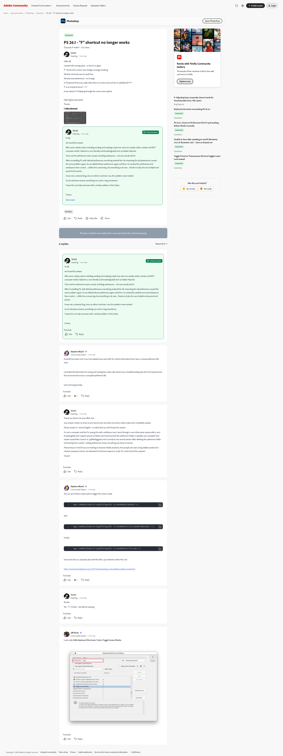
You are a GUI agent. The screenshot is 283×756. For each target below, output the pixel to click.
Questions (40, 13)
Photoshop (30, 13)
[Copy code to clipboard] (160, 505)
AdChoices (136, 752)
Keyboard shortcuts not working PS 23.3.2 (192, 109)
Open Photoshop (212, 21)
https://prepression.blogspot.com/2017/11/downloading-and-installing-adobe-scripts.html (99, 569)
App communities (17, 13)
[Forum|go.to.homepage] (16, 5)
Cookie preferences (85, 752)
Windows (68, 211)
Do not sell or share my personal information (111, 752)
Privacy (73, 752)
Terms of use (63, 752)
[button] (255, 5)
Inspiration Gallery (98, 5)
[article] (113, 296)
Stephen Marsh (77, 351)
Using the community (48, 752)
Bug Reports (179, 104)
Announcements (63, 5)
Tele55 (73, 53)
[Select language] (242, 5)
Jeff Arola (75, 632)
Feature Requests (80, 5)
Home (6, 13)
